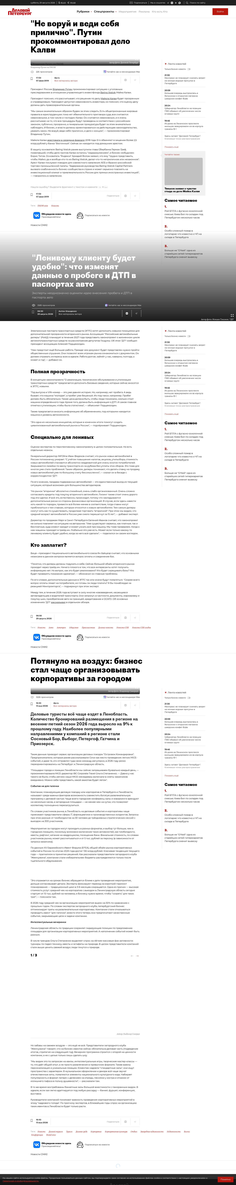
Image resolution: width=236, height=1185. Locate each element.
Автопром (61, 627)
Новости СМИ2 (39, 225)
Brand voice (51, 1134)
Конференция (37, 1134)
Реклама (144, 11)
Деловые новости (105, 627)
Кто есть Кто (159, 11)
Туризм (69, 1131)
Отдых (134, 1131)
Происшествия (88, 627)
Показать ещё (172, 147)
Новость (55, 205)
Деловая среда (81, 1131)
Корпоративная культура (116, 1131)
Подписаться (140, 3)
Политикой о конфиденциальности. (21, 1181)
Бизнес (187, 1131)
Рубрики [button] (83, 11)
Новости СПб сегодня (141, 627)
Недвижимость (174, 1131)
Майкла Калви (109, 98)
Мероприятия (127, 11)
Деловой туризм (56, 1131)
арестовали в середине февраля (66, 140)
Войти (220, 11)
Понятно (226, 1179)
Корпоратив (96, 1131)
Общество (73, 627)
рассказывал (58, 602)
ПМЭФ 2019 (43, 205)
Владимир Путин (62, 89)
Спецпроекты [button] (104, 11)
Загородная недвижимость (152, 1131)
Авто (51, 627)
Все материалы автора (65, 80)
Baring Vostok (108, 92)
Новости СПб (122, 627)
